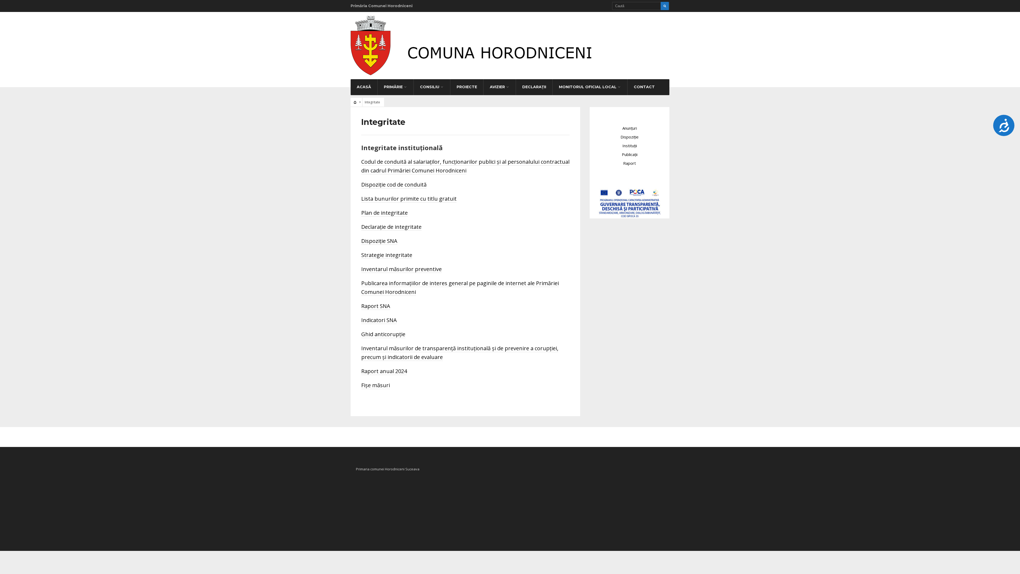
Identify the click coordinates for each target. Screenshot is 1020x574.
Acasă (364, 87)
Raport (629, 163)
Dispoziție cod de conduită (394, 184)
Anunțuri (629, 128)
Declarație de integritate (391, 226)
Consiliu (429, 87)
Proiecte (467, 87)
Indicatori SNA (379, 320)
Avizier (497, 87)
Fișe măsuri (375, 385)
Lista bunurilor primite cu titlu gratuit (409, 198)
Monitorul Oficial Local (588, 87)
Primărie (393, 87)
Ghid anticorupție (383, 334)
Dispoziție (629, 137)
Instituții (629, 145)
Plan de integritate (384, 212)
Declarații (534, 87)
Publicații (630, 154)
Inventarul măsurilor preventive (401, 269)
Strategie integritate (386, 255)
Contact (644, 87)
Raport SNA (375, 306)
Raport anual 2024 (384, 371)
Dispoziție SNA (379, 240)
